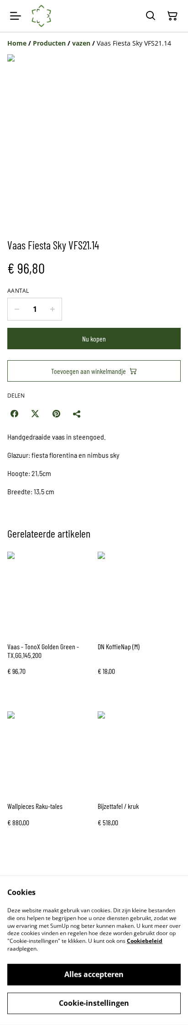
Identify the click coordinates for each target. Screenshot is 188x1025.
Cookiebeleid (144, 941)
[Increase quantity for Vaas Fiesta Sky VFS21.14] (52, 309)
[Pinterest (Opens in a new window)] (56, 413)
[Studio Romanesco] (41, 16)
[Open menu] (15, 16)
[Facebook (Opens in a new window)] (14, 413)
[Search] (151, 16)
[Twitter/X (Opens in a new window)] (35, 413)
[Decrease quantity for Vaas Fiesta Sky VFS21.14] (16, 309)
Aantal (18, 291)
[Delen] (77, 413)
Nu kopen (94, 338)
